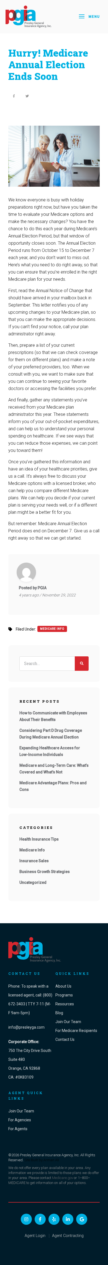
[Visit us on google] (81, 1219)
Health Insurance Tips (39, 839)
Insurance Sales (34, 861)
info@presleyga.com (26, 1027)
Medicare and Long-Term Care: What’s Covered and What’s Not (54, 768)
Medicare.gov (62, 1178)
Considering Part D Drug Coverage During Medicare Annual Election (50, 733)
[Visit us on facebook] (40, 1219)
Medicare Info (52, 628)
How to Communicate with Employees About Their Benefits (53, 716)
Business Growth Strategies (44, 871)
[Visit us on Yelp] (54, 1219)
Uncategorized (33, 882)
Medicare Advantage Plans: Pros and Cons (53, 786)
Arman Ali (51, 1160)
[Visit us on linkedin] (67, 1219)
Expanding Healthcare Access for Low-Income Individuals (49, 751)
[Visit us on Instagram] (26, 1219)
